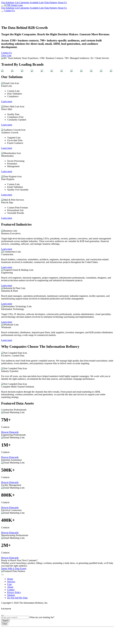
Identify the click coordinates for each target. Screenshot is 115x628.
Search (5, 620)
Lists (9, 584)
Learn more (6, 101)
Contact (11, 589)
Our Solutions (7, 2)
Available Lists (37, 2)
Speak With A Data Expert (13, 568)
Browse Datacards (10, 432)
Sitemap (11, 595)
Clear (4, 624)
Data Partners (50, 2)
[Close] (2, 615)
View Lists (6, 55)
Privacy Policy (14, 592)
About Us (62, 2)
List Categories (22, 2)
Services (11, 581)
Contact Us (9, 10)
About (10, 587)
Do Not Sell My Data (17, 597)
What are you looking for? (41, 617)
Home (10, 579)
